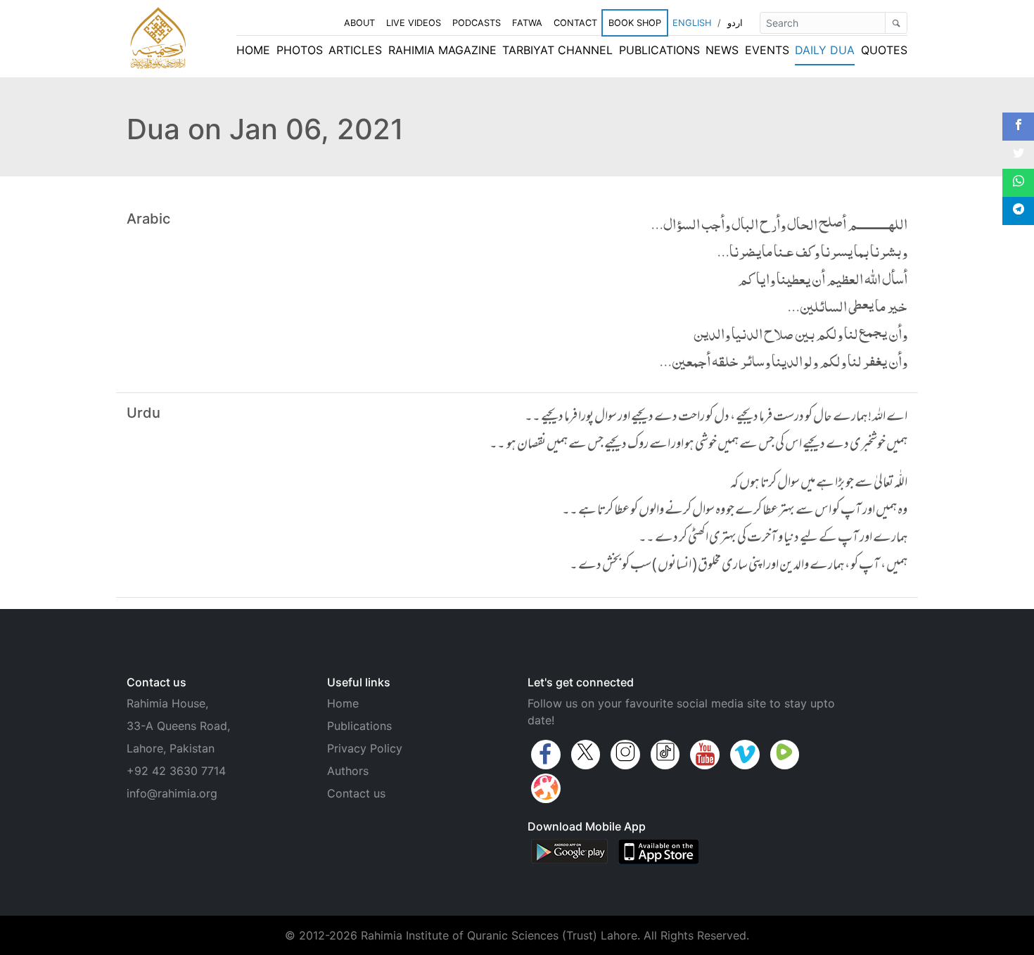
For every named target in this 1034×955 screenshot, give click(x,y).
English (691, 23)
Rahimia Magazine (442, 50)
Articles (355, 50)
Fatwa (527, 23)
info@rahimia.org (172, 793)
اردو (735, 23)
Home (253, 50)
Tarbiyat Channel (557, 50)
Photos (299, 50)
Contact (575, 23)
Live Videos (413, 23)
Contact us (356, 793)
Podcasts (476, 23)
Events (767, 50)
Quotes (884, 50)
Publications (659, 50)
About (359, 23)
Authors (348, 771)
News (722, 50)
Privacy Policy (364, 748)
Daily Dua (825, 50)
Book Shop (634, 23)
